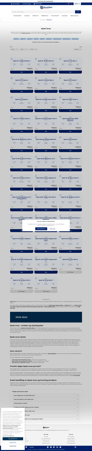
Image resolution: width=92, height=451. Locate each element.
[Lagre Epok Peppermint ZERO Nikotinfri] (60, 116)
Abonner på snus (74, 15)
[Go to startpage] (46, 7)
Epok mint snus (57, 38)
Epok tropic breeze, (32, 306)
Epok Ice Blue (59, 305)
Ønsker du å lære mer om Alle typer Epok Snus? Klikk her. (46, 42)
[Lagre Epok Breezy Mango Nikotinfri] (36, 137)
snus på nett (76, 375)
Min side (46, 434)
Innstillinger (12, 446)
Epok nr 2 (23, 38)
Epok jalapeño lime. (50, 306)
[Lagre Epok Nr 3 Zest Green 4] (60, 97)
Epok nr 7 (30, 38)
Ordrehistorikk (46, 441)
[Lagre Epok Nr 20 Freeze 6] (60, 137)
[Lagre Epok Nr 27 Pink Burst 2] (36, 59)
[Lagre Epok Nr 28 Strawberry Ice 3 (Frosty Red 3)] (11, 195)
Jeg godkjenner (12, 438)
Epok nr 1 (16, 38)
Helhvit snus (35, 15)
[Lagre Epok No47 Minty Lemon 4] (60, 236)
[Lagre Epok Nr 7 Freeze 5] (11, 78)
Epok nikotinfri (66, 38)
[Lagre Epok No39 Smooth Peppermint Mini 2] (36, 236)
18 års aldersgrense (71, 443)
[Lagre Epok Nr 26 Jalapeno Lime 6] (60, 195)
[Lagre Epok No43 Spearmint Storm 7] (60, 216)
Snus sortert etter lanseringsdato (45, 1)
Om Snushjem (71, 436)
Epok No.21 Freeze (26, 33)
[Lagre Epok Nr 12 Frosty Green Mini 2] (36, 97)
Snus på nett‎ (43, 19)
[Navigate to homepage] (46, 427)
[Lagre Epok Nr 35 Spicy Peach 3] (60, 176)
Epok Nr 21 (67, 305)
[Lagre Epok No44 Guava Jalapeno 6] (36, 176)
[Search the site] (78, 11)
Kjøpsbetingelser (71, 438)
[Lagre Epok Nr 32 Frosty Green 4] (11, 176)
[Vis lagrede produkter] (71, 4)
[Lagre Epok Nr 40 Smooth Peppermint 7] (36, 257)
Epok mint (24, 328)
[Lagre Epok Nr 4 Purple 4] (11, 97)
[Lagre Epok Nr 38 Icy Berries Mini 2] (11, 156)
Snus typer (26, 15)
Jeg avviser (13, 442)
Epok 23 (42, 38)
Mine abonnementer (45, 438)
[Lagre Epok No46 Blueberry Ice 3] (36, 156)
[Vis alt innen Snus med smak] (59, 15)
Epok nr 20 (19, 306)
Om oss (71, 434)
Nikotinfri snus (44, 15)
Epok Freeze (75, 38)
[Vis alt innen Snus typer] (30, 15)
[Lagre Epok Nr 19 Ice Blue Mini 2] (11, 278)
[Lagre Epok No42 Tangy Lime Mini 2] (36, 195)
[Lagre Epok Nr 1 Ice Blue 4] (60, 59)
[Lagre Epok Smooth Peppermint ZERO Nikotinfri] (11, 216)
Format (14, 83)
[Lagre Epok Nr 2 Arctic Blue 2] (36, 78)
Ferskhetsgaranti (71, 441)
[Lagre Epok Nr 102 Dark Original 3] (11, 236)
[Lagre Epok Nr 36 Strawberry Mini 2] (11, 137)
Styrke (21, 83)
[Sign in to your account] (68, 4)
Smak (29, 83)
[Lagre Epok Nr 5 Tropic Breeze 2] (11, 59)
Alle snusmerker (17, 15)
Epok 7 (14, 306)
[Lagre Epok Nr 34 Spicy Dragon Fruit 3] (36, 116)
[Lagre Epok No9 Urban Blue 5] (60, 257)
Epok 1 (76, 305)
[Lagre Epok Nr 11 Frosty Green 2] (11, 116)
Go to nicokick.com (41, 228)
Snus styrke (64, 15)
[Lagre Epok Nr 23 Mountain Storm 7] (60, 156)
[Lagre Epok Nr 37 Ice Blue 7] (36, 278)
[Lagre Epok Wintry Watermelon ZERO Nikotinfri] (36, 216)
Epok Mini (49, 38)
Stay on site (52, 228)
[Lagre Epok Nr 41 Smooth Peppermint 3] (11, 257)
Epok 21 (36, 38)
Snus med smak (55, 15)
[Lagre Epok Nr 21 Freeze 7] (60, 78)
